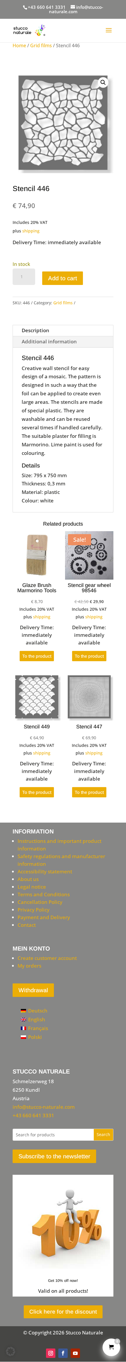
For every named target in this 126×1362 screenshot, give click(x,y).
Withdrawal (33, 990)
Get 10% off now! (63, 1280)
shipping (31, 231)
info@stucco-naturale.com (44, 1106)
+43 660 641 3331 (47, 7)
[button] (103, 82)
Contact (27, 924)
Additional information (49, 341)
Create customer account (47, 958)
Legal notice (32, 886)
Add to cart (62, 278)
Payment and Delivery (44, 917)
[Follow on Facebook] (63, 1353)
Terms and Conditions (44, 894)
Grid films (41, 45)
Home (19, 45)
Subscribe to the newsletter (54, 1156)
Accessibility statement (45, 871)
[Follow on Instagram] (50, 1353)
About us (28, 879)
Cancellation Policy (40, 902)
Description (35, 330)
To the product (36, 656)
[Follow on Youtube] (75, 1353)
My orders (29, 965)
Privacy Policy (34, 909)
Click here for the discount (63, 1312)
